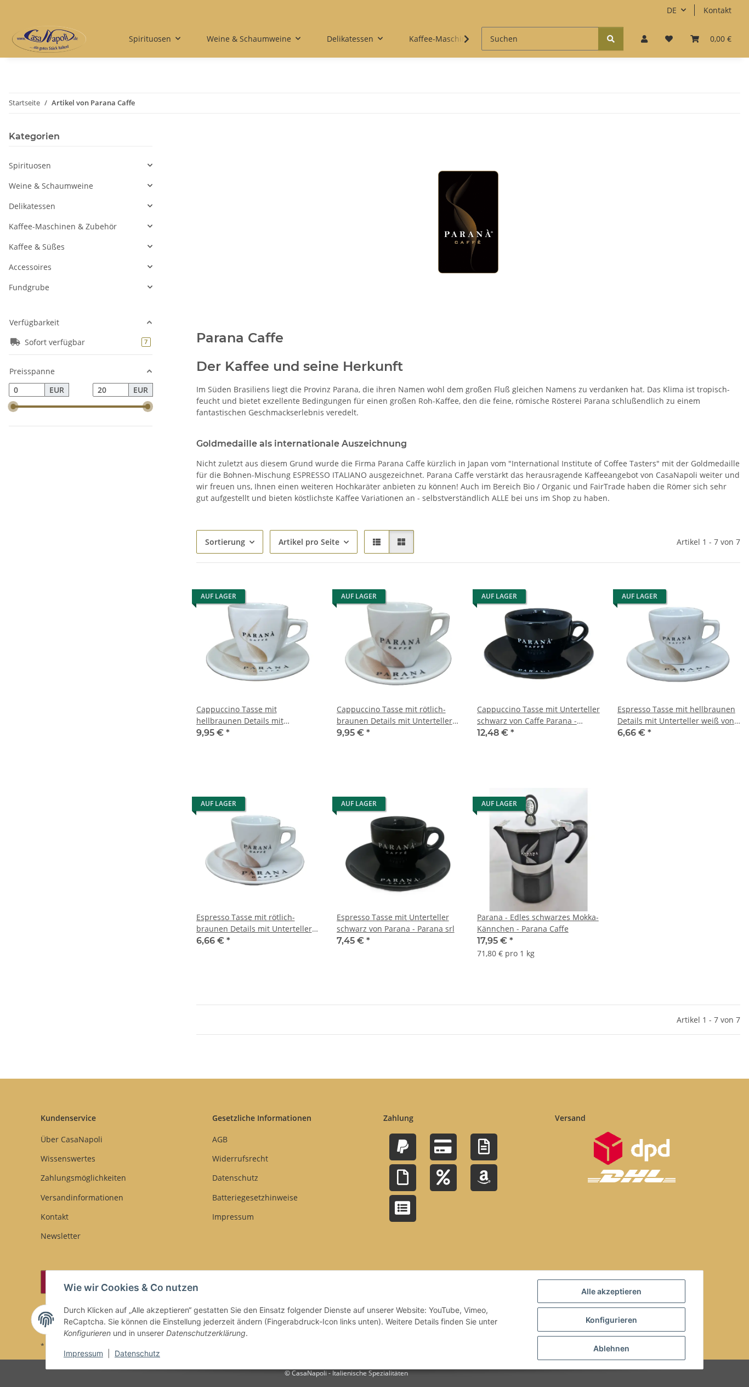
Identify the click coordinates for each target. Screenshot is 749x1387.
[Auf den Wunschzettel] (300, 599)
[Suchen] (610, 38)
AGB (220, 1139)
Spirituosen (30, 165)
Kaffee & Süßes (37, 246)
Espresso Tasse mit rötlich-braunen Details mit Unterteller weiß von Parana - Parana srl (254, 923)
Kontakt (717, 10)
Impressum (83, 1353)
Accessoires (30, 267)
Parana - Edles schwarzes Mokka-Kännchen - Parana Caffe (538, 923)
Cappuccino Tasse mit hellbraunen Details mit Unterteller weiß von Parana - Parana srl (250, 715)
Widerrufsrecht (240, 1158)
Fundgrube (29, 287)
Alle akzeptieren (611, 1291)
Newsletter (61, 1236)
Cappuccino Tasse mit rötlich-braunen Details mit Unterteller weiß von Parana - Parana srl (394, 715)
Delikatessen (32, 206)
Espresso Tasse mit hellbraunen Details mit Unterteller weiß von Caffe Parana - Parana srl (676, 715)
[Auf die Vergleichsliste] (272, 599)
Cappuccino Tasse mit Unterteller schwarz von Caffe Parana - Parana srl (538, 715)
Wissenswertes (68, 1158)
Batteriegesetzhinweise (255, 1197)
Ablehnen (611, 1348)
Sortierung (225, 542)
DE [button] (672, 10)
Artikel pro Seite (309, 542)
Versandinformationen (82, 1197)
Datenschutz (137, 1353)
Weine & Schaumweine (51, 186)
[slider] (13, 407)
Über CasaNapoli (72, 1139)
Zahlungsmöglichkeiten (83, 1177)
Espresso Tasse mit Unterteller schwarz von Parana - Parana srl (396, 923)
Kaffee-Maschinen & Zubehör (63, 226)
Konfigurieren (611, 1319)
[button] (644, 39)
